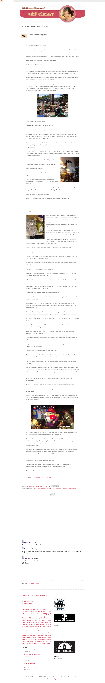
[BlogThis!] (53, 486)
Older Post (81, 580)
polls (28, 635)
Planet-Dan (27, 659)
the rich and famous (35, 641)
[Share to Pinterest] (58, 486)
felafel (29, 618)
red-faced (29, 637)
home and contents (41, 488)
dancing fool (32, 616)
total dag (48, 641)
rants (49, 635)
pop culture (34, 635)
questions (41, 635)
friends (29, 620)
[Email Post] (49, 486)
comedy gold (46, 614)
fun (33, 620)
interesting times (57, 488)
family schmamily (46, 616)
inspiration (49, 488)
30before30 (25, 609)
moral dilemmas (26, 631)
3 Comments (43, 486)
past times (48, 633)
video (29, 643)
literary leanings (47, 626)
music (45, 631)
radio (46, 635)
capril (35, 613)
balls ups (24, 613)
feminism (33, 618)
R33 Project (46, 26)
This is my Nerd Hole (29, 663)
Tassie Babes (28, 611)
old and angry (40, 633)
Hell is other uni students (30, 667)
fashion (24, 618)
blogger (29, 613)
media (29, 628)
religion (34, 637)
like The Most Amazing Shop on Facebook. (41, 477)
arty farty (49, 611)
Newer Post (24, 580)
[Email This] (52, 486)
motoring (33, 631)
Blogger (55, 679)
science (30, 639)
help (30, 622)
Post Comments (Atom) (34, 583)
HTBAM (37, 609)
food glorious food (41, 618)
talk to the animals (37, 639)
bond (32, 613)
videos (34, 643)
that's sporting (45, 639)
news (34, 633)
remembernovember (42, 637)
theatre (43, 641)
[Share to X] (55, 486)
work (44, 643)
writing (74, 488)
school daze (25, 639)
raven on (24, 637)
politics (24, 635)
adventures (36, 611)
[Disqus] (52, 519)
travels (24, 643)
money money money (67, 488)
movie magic (39, 631)
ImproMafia (43, 609)
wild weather (39, 643)
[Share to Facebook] (56, 486)
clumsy (39, 613)
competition (25, 616)
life (40, 626)
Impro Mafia (39, 26)
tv (27, 643)
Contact (33, 26)
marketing (24, 628)
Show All (49, 672)
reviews (49, 637)
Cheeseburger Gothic (29, 650)
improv (31, 624)
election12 (38, 616)
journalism (25, 626)
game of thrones (40, 620)
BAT (31, 609)
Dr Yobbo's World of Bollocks (32, 654)
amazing (34, 488)
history (42, 622)
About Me (27, 26)
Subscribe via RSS (28, 601)
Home (22, 26)
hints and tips (35, 622)
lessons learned (34, 626)
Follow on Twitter (28, 603)
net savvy (29, 633)
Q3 (47, 609)
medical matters (35, 628)
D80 (34, 609)
